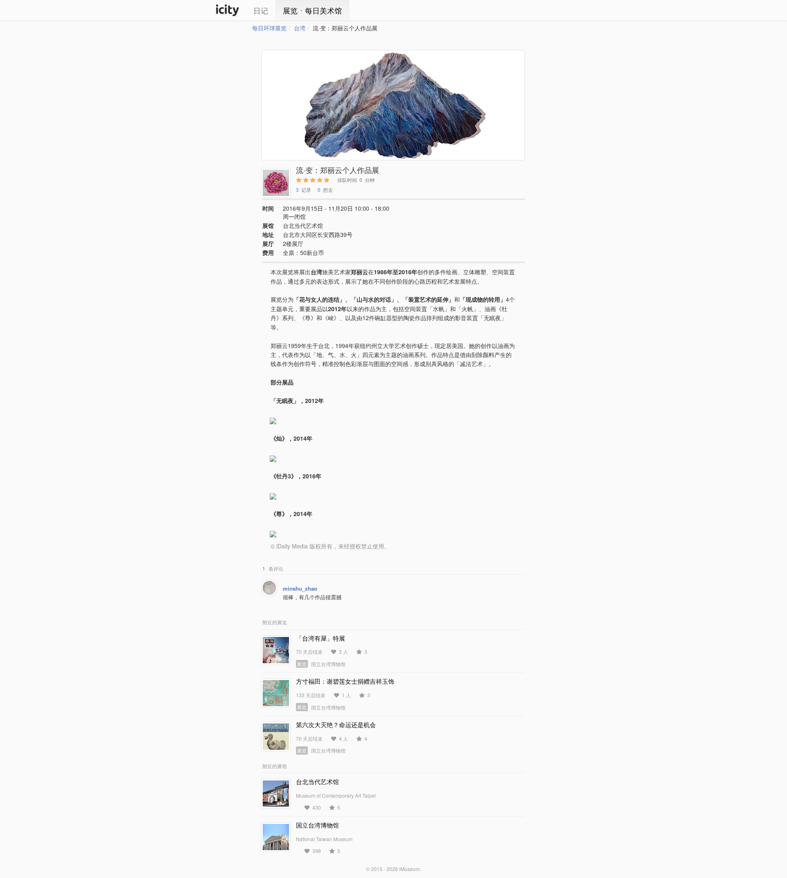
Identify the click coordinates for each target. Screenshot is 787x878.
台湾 (299, 28)
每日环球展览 (269, 28)
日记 (260, 10)
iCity (227, 10)
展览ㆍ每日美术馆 (312, 10)
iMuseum (409, 868)
